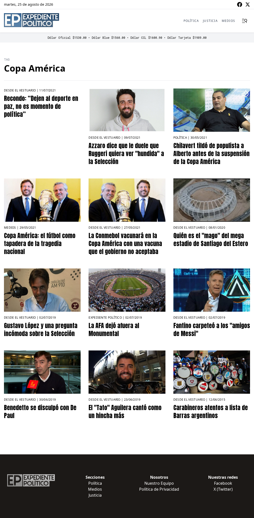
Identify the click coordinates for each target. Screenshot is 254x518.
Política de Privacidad (159, 489)
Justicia (210, 21)
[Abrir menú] (244, 20)
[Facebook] (239, 4)
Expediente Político (105, 317)
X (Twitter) (223, 489)
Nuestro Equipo (159, 483)
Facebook (223, 483)
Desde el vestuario (20, 90)
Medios (228, 21)
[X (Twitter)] (247, 4)
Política (191, 21)
